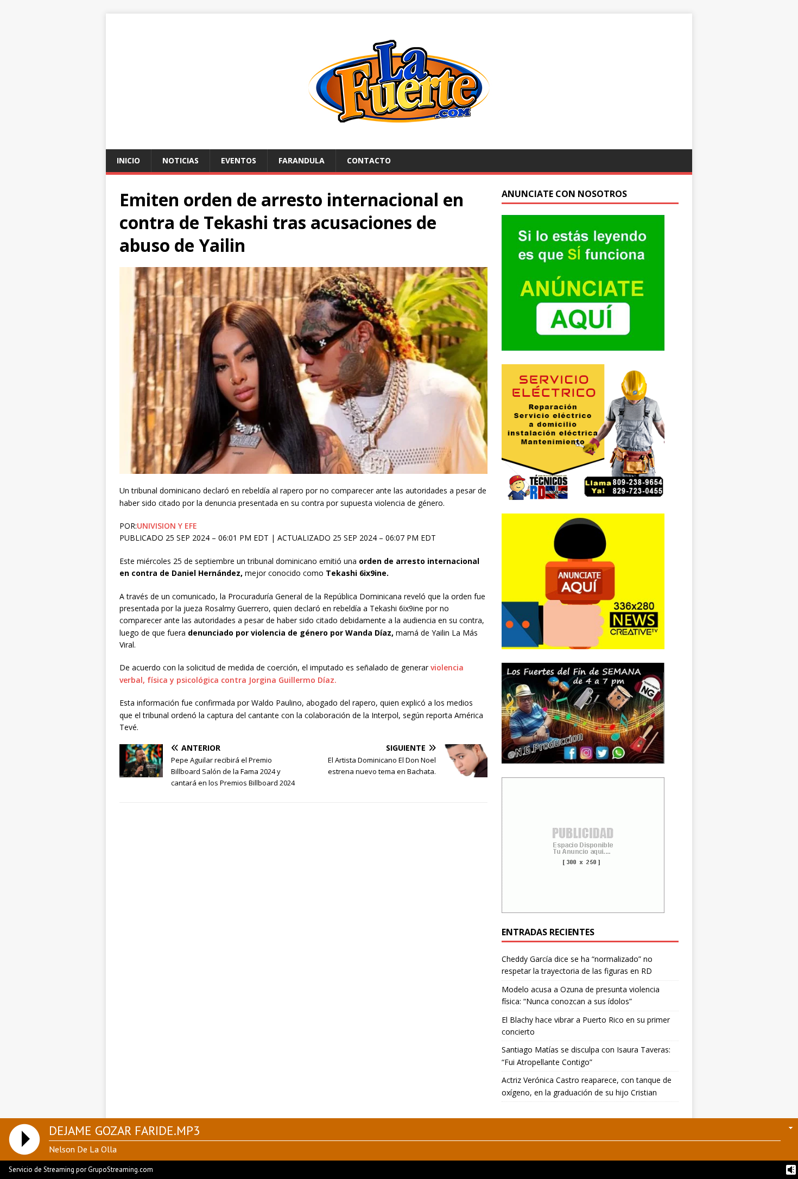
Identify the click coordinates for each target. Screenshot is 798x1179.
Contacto (369, 160)
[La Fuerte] (399, 143)
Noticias (180, 160)
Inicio (128, 160)
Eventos (238, 160)
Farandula (301, 160)
